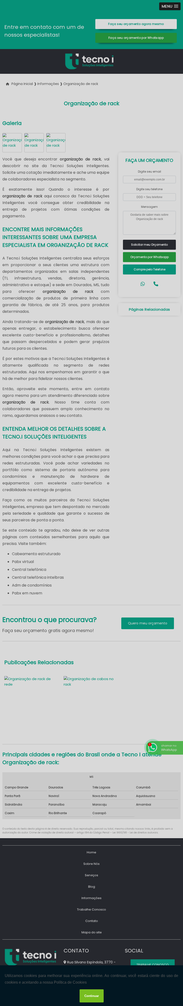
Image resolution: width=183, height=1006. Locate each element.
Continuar (91, 996)
